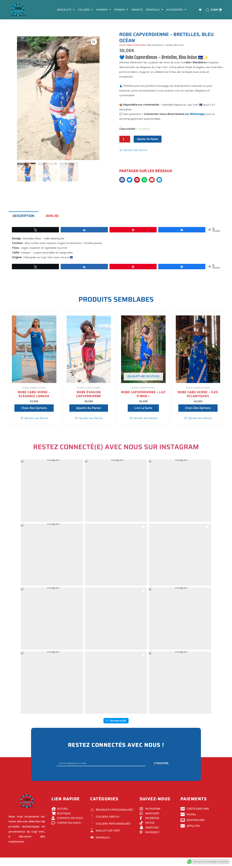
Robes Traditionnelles (136, 45)
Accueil (122, 45)
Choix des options (34, 408)
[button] (94, 42)
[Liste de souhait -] (201, 9)
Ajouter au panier (147, 139)
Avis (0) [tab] (52, 215)
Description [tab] (23, 215)
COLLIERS (83, 9)
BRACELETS (64, 9)
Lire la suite (143, 408)
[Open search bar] (207, 10)
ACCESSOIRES (174, 9)
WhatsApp (197, 114)
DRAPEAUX (153, 9)
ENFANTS (137, 9)
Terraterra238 (118, 720)
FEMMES (119, 9)
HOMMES (102, 9)
